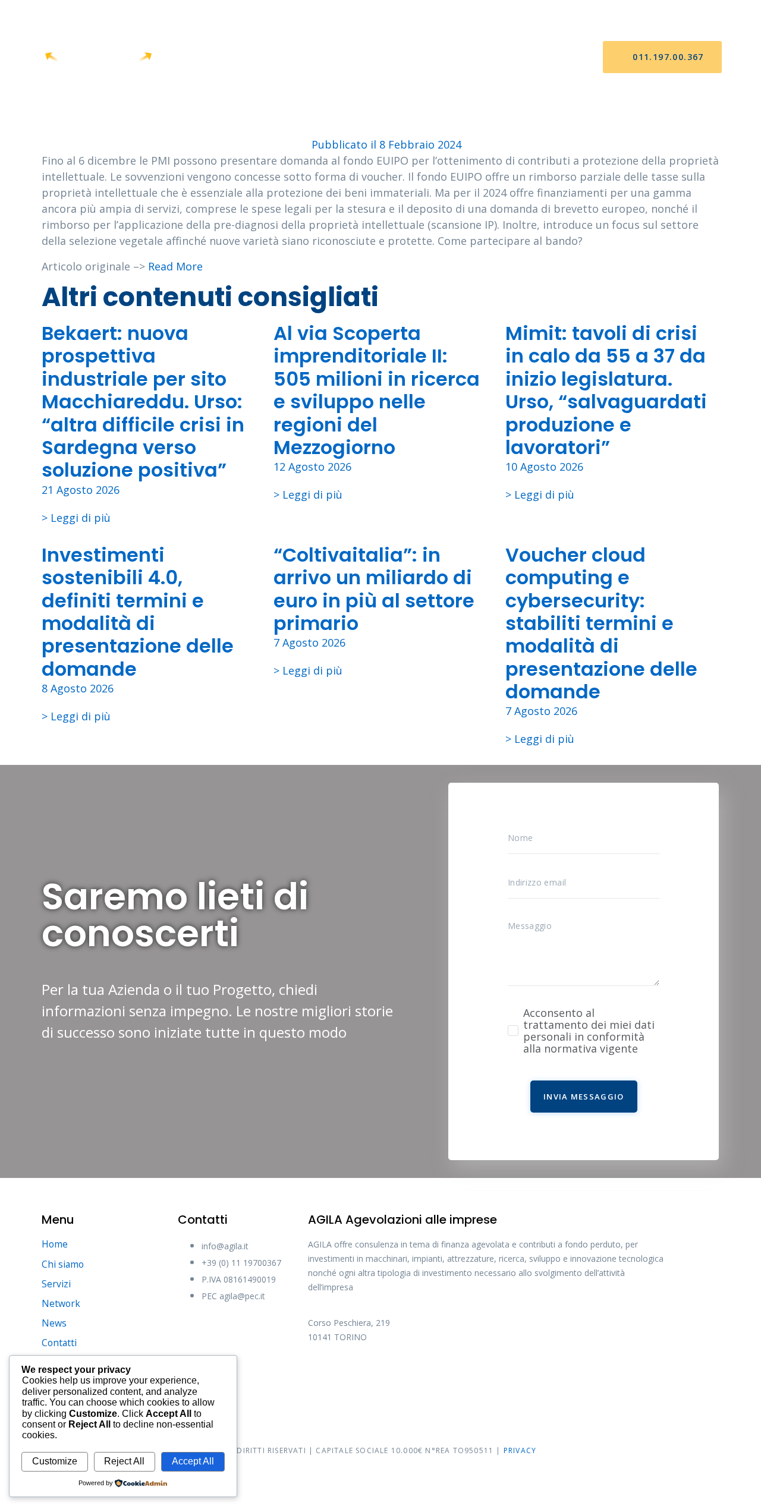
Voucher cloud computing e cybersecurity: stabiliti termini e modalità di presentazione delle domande (601, 623)
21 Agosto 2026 (81, 490)
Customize (54, 1461)
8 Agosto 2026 (78, 688)
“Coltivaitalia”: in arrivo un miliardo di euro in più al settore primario (373, 589)
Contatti (508, 57)
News (451, 57)
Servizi (334, 57)
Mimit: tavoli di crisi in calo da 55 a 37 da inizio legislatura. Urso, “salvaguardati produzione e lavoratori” (606, 390)
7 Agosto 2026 (309, 642)
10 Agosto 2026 (544, 466)
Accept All (193, 1461)
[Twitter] (367, 1377)
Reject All (124, 1461)
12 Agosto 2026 (312, 466)
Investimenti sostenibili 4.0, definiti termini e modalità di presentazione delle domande (138, 611)
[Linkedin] (456, 1377)
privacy (520, 1450)
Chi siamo (274, 57)
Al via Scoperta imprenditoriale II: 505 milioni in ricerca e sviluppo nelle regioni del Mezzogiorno (376, 390)
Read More (175, 266)
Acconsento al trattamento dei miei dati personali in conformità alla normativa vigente (589, 1030)
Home (216, 57)
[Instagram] (412, 1377)
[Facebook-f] (323, 1377)
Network (394, 57)
